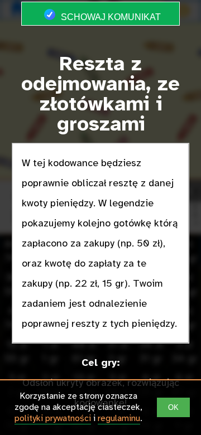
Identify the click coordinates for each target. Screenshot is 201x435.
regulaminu (119, 418)
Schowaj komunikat (110, 17)
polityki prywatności (53, 418)
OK (173, 407)
